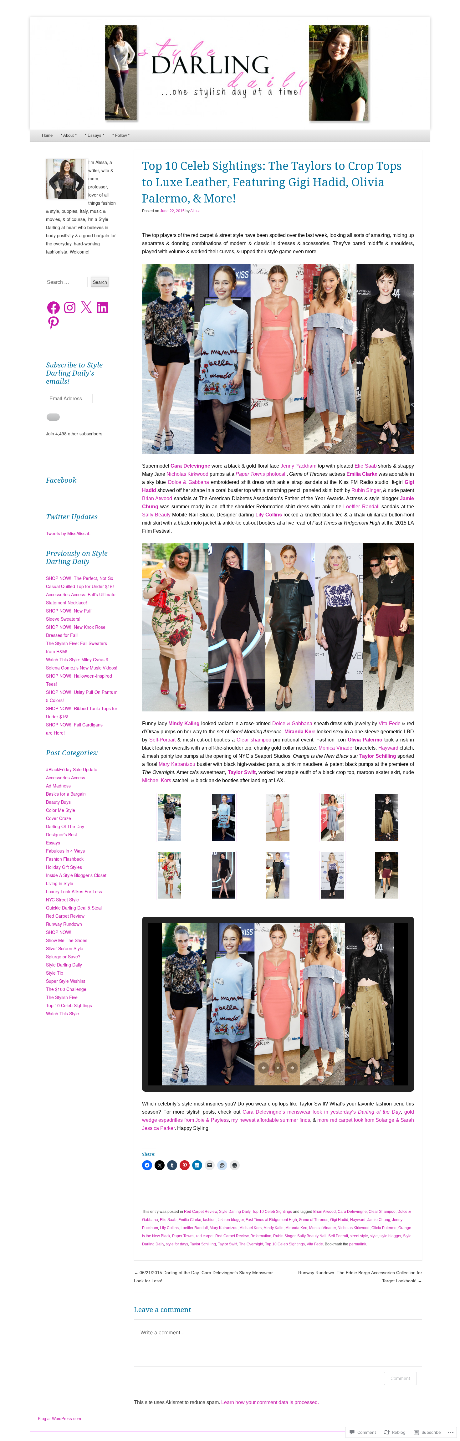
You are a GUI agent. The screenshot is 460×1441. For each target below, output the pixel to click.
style (374, 1236)
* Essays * (94, 135)
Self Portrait (338, 1236)
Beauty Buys (58, 802)
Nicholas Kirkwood (188, 474)
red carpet (204, 1236)
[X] (86, 307)
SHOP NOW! (58, 932)
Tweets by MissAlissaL (68, 533)
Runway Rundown (64, 924)
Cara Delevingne (352, 1211)
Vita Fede (390, 723)
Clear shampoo (255, 739)
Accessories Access (65, 777)
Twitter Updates (72, 517)
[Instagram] (69, 307)
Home (47, 135)
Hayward (389, 748)
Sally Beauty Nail (311, 1236)
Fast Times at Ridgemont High (271, 1220)
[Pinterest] (53, 322)
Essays (53, 842)
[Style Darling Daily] (230, 73)
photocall (261, 474)
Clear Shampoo (382, 1211)
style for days (177, 1244)
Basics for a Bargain (66, 794)
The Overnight (251, 1244)
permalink (357, 1244)
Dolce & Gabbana (189, 482)
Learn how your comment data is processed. (270, 1402)
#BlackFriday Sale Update (71, 769)
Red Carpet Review (200, 1211)
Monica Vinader (337, 748)
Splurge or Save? (63, 956)
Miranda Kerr (296, 1228)
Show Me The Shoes (66, 940)
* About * (69, 135)
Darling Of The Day (65, 826)
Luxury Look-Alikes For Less (74, 891)
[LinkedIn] (102, 307)
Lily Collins (169, 1228)
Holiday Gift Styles (64, 867)
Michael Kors (157, 780)
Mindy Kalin (273, 1228)
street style (359, 1236)
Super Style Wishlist (65, 981)
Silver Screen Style (64, 948)
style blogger (390, 1236)
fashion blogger (230, 1220)
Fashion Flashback (65, 859)
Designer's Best (61, 834)
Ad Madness (58, 785)
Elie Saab (366, 466)
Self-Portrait (163, 739)
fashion (209, 1220)
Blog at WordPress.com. (60, 1418)
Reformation (260, 1236)
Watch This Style (62, 1013)
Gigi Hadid (339, 1220)
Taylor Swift (227, 1244)
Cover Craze (58, 818)
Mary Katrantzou (178, 764)
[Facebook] (53, 307)
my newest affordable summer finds (270, 1120)
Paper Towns (183, 1236)
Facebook (61, 480)
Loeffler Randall (362, 506)
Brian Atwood (158, 498)
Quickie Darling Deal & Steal (74, 908)
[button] (169, 819)
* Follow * (121, 135)
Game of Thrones (313, 1220)
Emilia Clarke (361, 474)
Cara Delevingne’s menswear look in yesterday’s (322, 1112)
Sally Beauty (157, 514)
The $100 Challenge (66, 989)
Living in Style (59, 883)
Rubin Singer (366, 490)
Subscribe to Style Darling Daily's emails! (74, 373)
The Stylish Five (62, 997)
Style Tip (54, 973)
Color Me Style (60, 810)
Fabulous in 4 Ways (65, 851)
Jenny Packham (299, 466)
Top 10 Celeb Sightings (272, 1211)
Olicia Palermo (383, 1228)
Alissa (195, 211)
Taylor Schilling (203, 1244)
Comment (400, 1378)
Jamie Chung (378, 1220)
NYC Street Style (62, 899)
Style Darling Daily (234, 1211)
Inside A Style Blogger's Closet (76, 875)
